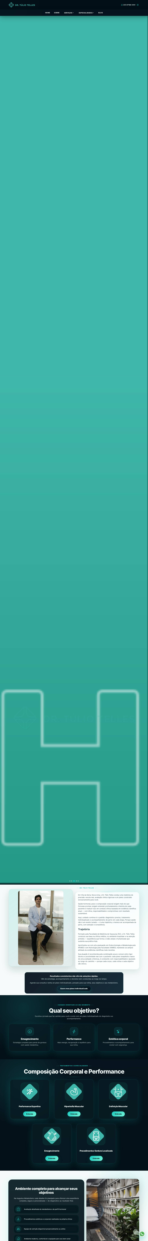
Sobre (57, 13)
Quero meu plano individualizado (74, 989)
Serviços (68, 13)
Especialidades (86, 13)
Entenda (29, 1114)
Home (47, 13)
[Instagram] (137, 5)
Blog (100, 13)
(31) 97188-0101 (129, 5)
